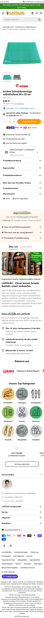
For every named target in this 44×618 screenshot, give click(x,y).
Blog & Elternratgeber (10, 568)
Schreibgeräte (18, 556)
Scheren (29, 556)
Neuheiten (27, 564)
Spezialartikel (35, 560)
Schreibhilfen (7, 552)
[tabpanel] (22, 279)
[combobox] (22, 19)
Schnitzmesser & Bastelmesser (25, 27)
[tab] (13, 247)
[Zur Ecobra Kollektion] (22, 85)
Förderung (34, 552)
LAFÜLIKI (11, 572)
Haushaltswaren (8, 27)
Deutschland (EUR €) (12, 530)
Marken (18, 564)
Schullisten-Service (27, 568)
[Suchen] (39, 19)
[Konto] (36, 13)
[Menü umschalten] (3, 13)
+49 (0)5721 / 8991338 (13, 497)
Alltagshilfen (22, 560)
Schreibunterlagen (21, 552)
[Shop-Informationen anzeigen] (37, 152)
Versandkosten (19, 104)
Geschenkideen (7, 564)
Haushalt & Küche (8, 560)
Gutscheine (38, 564)
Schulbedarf (6, 556)
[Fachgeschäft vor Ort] (32, 13)
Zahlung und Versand (22, 609)
